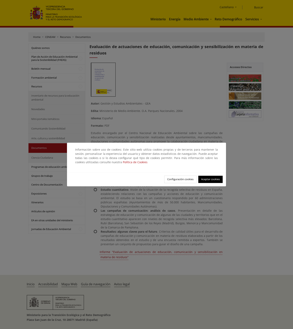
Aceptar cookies (210, 179)
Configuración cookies (180, 179)
